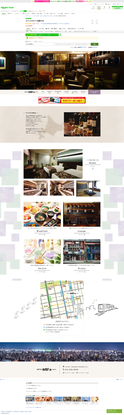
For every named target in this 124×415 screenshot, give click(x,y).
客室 (66, 31)
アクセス (41, 31)
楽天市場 (114, 4)
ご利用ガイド (96, 4)
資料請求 (30, 411)
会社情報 (2, 411)
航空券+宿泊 (83, 47)
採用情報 (22, 411)
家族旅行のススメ (58, 31)
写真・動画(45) (54, 28)
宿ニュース (34, 28)
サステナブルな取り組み (65, 23)
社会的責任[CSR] (16, 411)
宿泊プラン (29, 41)
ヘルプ (91, 4)
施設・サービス (33, 31)
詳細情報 (94, 31)
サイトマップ (102, 4)
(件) (37, 23)
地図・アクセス (62, 28)
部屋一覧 (47, 28)
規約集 (26, 411)
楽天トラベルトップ (29, 15)
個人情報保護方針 (8, 411)
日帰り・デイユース (39, 41)
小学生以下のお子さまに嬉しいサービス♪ (82, 31)
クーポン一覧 (80, 28)
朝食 (70, 31)
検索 (94, 44)
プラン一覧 (41, 28)
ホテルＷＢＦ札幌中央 (35, 21)
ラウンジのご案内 (49, 31)
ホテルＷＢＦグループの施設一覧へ (34, 407)
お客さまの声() (72, 28)
